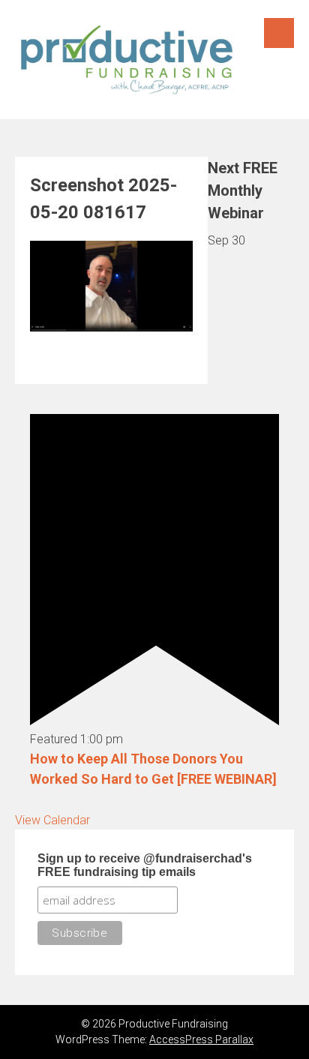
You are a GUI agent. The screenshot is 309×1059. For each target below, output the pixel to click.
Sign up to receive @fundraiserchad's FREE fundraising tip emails (145, 865)
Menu (279, 33)
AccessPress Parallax (201, 1040)
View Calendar (52, 820)
